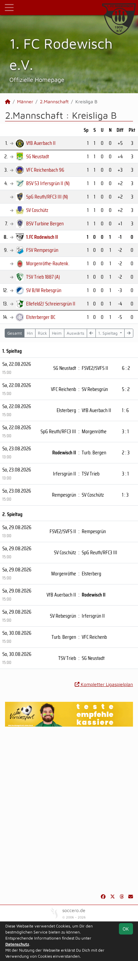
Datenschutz (17, 944)
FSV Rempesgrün (42, 250)
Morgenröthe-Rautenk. (47, 263)
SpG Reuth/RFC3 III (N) (47, 196)
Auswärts (75, 333)
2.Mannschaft (54, 101)
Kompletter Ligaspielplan (106, 684)
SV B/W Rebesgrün (43, 290)
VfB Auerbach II (41, 143)
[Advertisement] (69, 810)
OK (126, 928)
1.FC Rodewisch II (42, 237)
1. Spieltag (108, 333)
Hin (30, 333)
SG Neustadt (37, 156)
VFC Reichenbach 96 (45, 170)
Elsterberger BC (40, 317)
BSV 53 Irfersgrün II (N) (48, 183)
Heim (57, 333)
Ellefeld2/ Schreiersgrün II (50, 303)
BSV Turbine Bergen (45, 223)
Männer (25, 101)
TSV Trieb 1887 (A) (43, 277)
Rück (42, 333)
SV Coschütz (37, 210)
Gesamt (14, 333)
